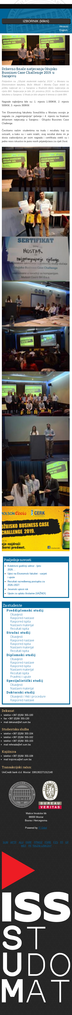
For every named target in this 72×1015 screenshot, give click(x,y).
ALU (21, 842)
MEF (23, 845)
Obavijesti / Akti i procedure (28, 696)
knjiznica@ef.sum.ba (20, 759)
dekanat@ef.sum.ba (19, 722)
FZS (55, 842)
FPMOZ (38, 842)
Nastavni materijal (22, 625)
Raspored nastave (22, 618)
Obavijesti (16, 614)
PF (30, 845)
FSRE (48, 842)
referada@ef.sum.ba (20, 744)
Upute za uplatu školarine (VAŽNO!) (27, 593)
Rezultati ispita (19, 629)
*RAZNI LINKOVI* (42, 845)
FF (61, 842)
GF (67, 842)
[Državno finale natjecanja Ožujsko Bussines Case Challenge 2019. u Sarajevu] (36, 190)
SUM (5, 842)
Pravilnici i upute (20, 677)
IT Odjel (42, 827)
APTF (13, 842)
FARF (29, 842)
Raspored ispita (20, 621)
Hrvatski (63, 26)
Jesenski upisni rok (18, 589)
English (63, 30)
